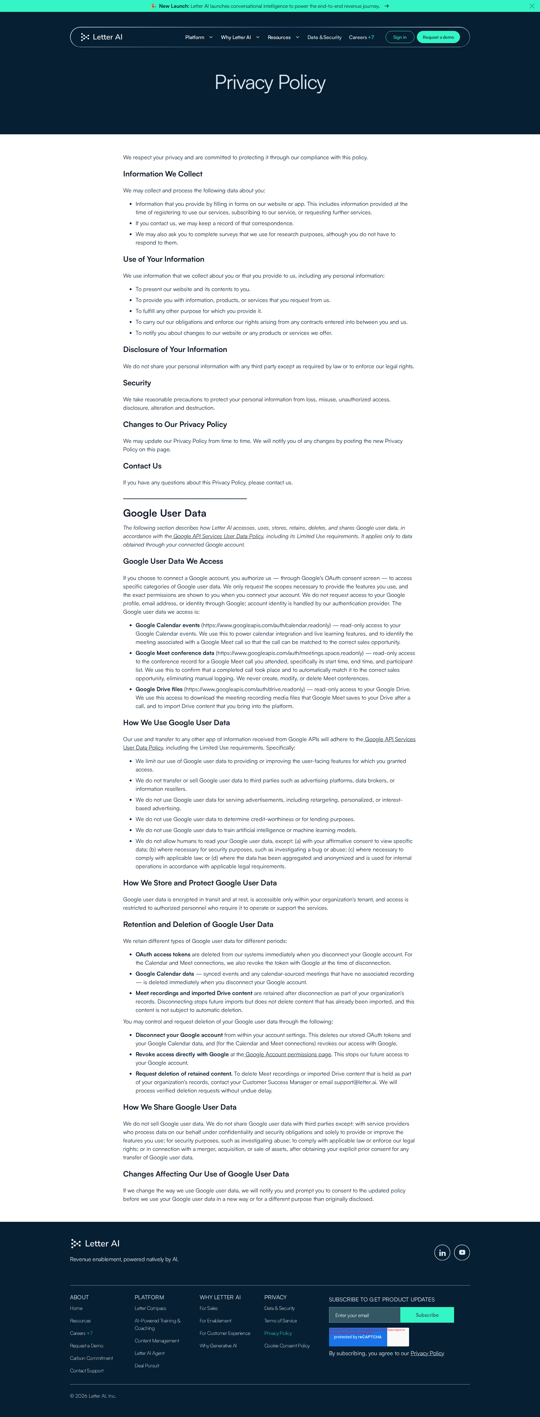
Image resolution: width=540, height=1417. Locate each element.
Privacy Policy (278, 1333)
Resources (80, 1320)
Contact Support (86, 1370)
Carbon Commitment (91, 1358)
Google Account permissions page (287, 1054)
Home (76, 1308)
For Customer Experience (225, 1333)
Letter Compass (150, 1308)
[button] (532, 6)
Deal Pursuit (147, 1365)
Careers (361, 37)
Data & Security (325, 37)
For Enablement (216, 1320)
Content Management (157, 1340)
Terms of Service (280, 1320)
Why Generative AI (218, 1345)
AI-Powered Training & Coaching (157, 1324)
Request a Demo (86, 1345)
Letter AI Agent (149, 1353)
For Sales (209, 1308)
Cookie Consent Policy (287, 1345)
